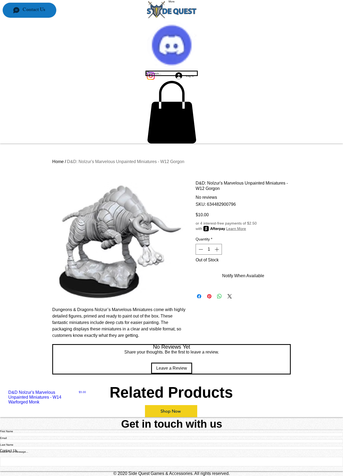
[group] (171, 397)
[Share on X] (229, 296)
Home (58, 161)
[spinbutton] (209, 249)
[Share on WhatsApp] (219, 296)
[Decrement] (200, 249)
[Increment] (217, 249)
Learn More (236, 228)
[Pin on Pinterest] (209, 296)
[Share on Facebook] (199, 296)
